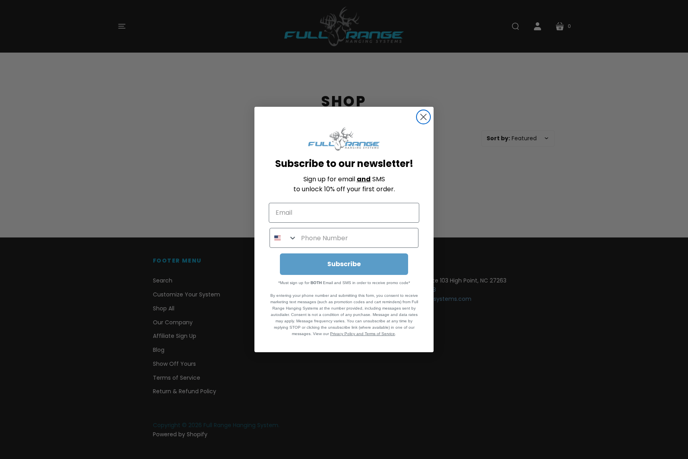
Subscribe (344, 264)
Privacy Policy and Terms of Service (362, 334)
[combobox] (283, 237)
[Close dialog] (423, 117)
